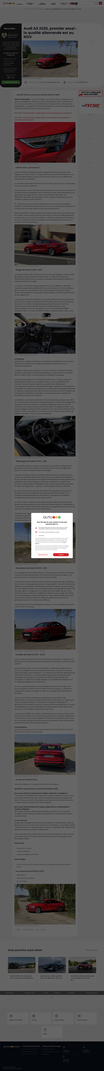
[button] (52, 535)
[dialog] (52, 535)
